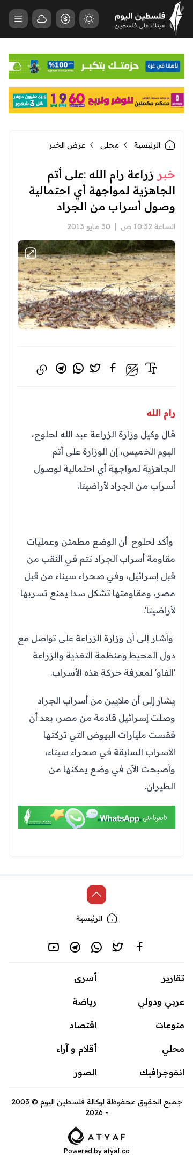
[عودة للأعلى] (96, 894)
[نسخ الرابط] (41, 370)
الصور (85, 1072)
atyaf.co (116, 1151)
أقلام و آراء (76, 1048)
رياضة (84, 1001)
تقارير (173, 977)
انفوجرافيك (161, 1072)
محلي (109, 145)
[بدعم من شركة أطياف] (96, 1134)
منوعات (169, 1025)
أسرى (85, 977)
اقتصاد (83, 1025)
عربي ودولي (161, 1001)
